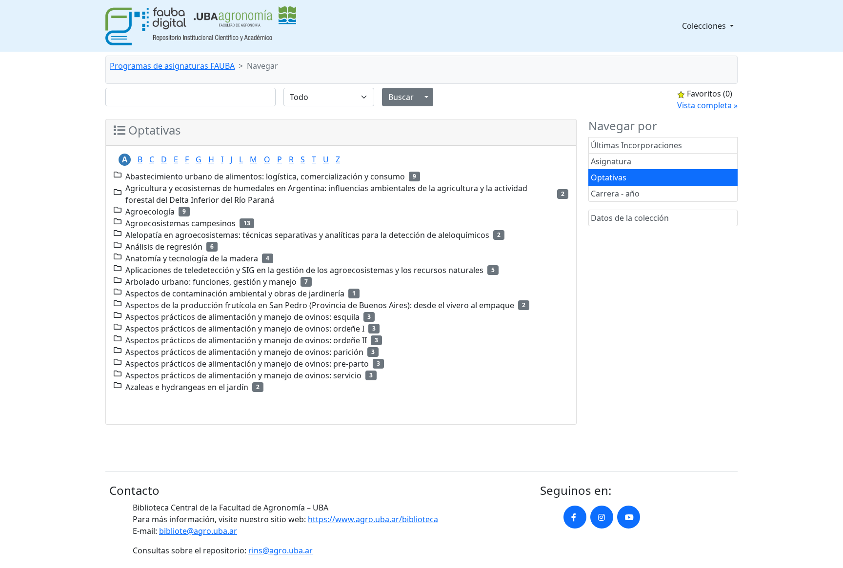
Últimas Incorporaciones (636, 145)
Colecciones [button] (705, 25)
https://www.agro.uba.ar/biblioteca (373, 519)
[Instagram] (601, 517)
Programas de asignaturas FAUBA (172, 65)
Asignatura (611, 161)
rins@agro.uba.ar (280, 550)
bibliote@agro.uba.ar (198, 531)
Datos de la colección (630, 218)
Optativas (608, 177)
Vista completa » (707, 105)
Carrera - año (615, 193)
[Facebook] (574, 517)
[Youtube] (628, 517)
